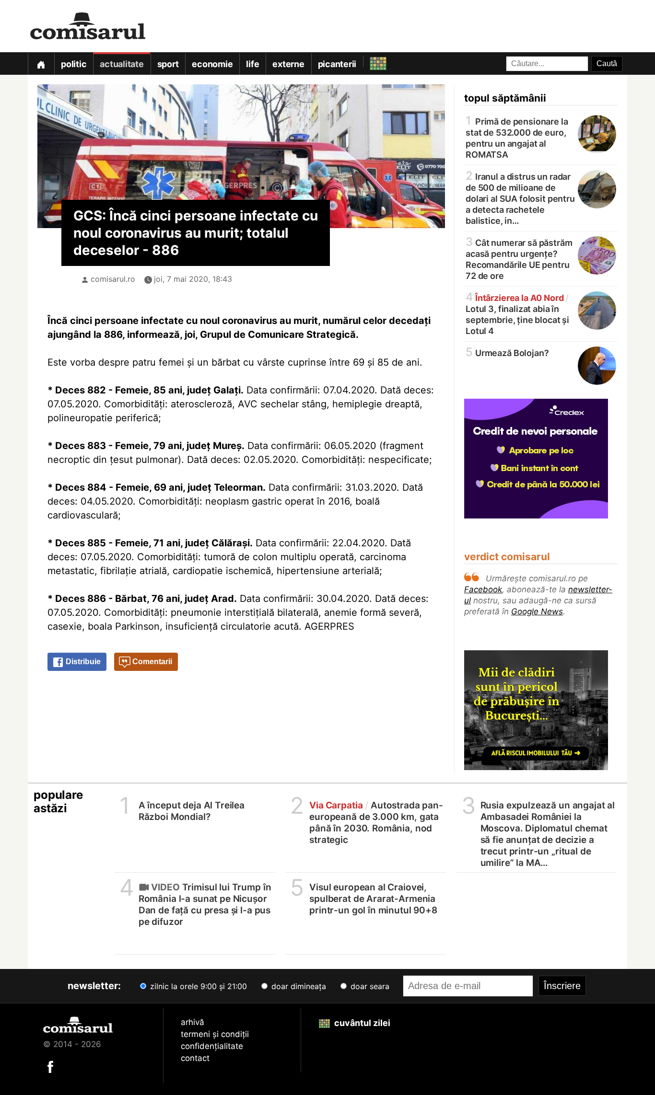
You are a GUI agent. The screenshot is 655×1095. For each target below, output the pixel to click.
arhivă (192, 1022)
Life (252, 64)
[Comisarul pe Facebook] (50, 1066)
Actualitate (121, 64)
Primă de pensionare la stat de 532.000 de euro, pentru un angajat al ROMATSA (517, 137)
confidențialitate (212, 1046)
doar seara (368, 986)
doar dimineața (297, 986)
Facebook (483, 589)
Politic (73, 64)
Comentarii (151, 661)
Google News (537, 611)
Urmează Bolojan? (507, 352)
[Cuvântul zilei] (369, 61)
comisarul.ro (113, 279)
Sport (168, 64)
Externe (288, 64)
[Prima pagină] (41, 63)
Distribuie (82, 661)
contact (195, 1058)
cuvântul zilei (361, 1023)
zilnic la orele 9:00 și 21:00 (197, 986)
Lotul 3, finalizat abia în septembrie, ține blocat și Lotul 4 (517, 313)
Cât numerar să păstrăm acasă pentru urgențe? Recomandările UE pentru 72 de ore (519, 258)
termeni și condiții (215, 1034)
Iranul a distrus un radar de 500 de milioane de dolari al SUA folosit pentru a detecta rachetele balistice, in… (520, 198)
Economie (212, 64)
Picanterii (337, 64)
